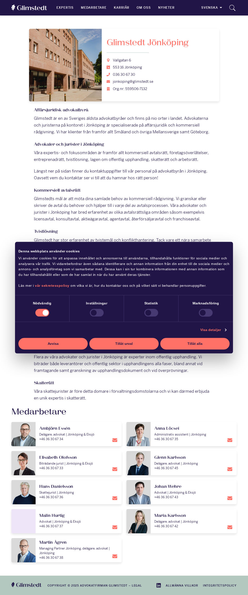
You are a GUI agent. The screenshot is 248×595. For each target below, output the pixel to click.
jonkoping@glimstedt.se (133, 81)
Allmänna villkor (182, 585)
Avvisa (53, 344)
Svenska (209, 8)
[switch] (97, 312)
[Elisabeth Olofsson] (66, 463)
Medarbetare (94, 8)
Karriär (121, 8)
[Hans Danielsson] (66, 492)
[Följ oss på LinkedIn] (158, 585)
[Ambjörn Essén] (66, 434)
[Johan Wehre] (181, 492)
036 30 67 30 (124, 74)
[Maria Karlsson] (181, 521)
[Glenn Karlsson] (181, 463)
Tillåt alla (194, 344)
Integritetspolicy (220, 585)
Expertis (65, 8)
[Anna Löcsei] (181, 434)
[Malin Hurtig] (66, 521)
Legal (137, 585)
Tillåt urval (124, 344)
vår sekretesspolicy (52, 285)
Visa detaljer (210, 330)
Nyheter (166, 8)
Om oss (144, 8)
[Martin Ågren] (66, 550)
